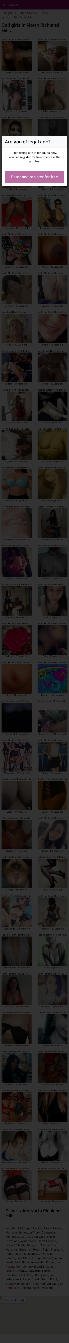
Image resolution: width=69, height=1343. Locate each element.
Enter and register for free (34, 177)
